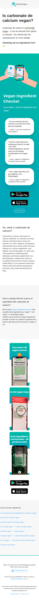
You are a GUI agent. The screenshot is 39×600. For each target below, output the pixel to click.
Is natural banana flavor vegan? (24, 536)
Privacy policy (25, 594)
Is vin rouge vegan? (6, 526)
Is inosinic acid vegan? (7, 545)
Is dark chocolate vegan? (23, 526)
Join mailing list (21, 570)
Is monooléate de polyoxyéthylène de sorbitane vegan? (18, 513)
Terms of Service (15, 594)
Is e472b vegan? (5, 531)
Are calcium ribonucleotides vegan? (23, 540)
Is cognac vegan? (6, 536)
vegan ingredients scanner (22, 309)
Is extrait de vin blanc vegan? (10, 517)
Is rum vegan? (5, 540)
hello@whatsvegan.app (18, 579)
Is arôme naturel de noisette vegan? (12, 522)
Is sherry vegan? (18, 531)
